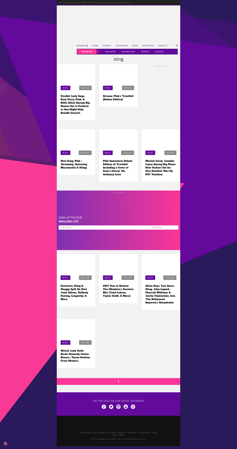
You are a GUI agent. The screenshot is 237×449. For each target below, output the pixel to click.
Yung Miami (110, 51)
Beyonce (145, 51)
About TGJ (91, 432)
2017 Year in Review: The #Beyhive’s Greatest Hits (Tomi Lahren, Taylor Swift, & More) (118, 290)
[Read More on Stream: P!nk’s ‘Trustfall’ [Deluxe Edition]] (118, 75)
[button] (176, 45)
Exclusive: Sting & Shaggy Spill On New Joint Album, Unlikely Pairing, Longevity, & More (74, 292)
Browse (81, 45)
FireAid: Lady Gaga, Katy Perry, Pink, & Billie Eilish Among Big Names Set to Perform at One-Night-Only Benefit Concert (75, 104)
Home (95, 45)
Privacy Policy (144, 432)
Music (65, 88)
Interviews (122, 45)
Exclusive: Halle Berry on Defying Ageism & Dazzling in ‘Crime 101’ (97, 2)
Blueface (159, 51)
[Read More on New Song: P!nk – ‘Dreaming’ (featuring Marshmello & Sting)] (76, 140)
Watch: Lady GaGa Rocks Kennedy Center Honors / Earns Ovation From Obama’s (75, 355)
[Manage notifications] (5, 444)
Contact (163, 45)
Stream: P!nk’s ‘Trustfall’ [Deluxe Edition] (118, 97)
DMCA (121, 435)
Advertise (148, 45)
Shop (135, 45)
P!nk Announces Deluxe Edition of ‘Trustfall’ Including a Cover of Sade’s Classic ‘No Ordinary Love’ (117, 167)
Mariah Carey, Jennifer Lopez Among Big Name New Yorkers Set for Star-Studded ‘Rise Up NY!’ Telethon (160, 167)
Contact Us (132, 432)
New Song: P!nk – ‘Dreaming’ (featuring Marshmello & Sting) (74, 164)
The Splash (101, 432)
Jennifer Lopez (128, 51)
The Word (112, 432)
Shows (106, 45)
